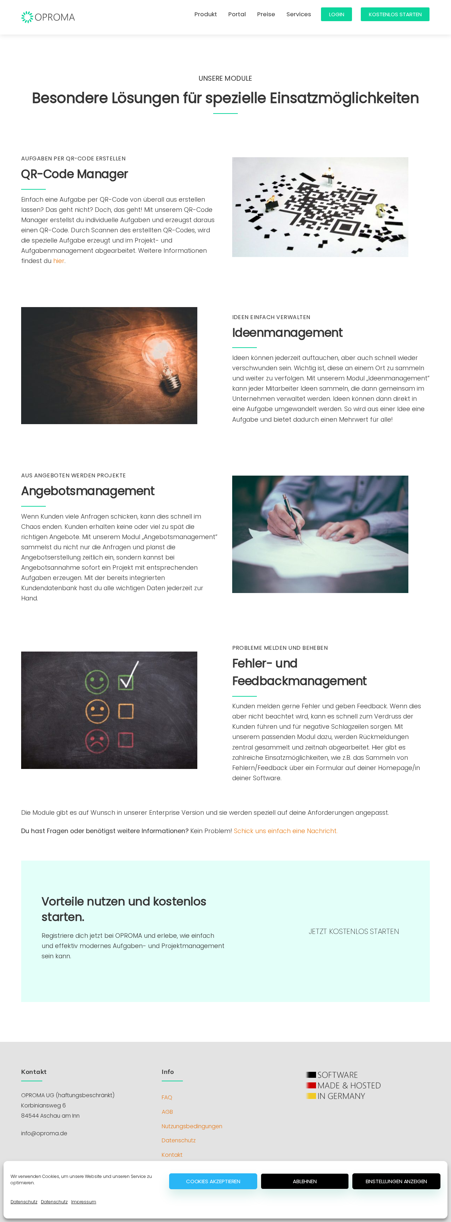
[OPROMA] (48, 22)
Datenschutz (24, 1202)
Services (298, 14)
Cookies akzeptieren (213, 1181)
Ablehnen (305, 1181)
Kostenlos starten (395, 14)
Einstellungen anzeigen (396, 1181)
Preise (266, 14)
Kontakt (172, 1155)
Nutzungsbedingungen (192, 1126)
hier (58, 261)
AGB (167, 1112)
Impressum (83, 1202)
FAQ (167, 1097)
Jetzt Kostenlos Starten (354, 931)
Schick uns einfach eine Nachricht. (286, 831)
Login (336, 14)
